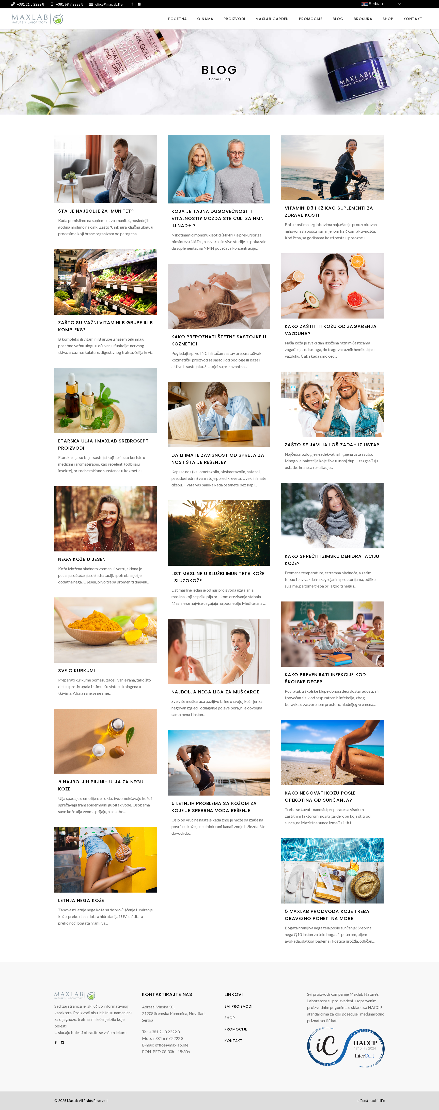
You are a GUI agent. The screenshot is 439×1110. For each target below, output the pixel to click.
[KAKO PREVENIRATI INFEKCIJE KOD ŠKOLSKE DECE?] (332, 634)
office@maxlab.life (371, 1101)
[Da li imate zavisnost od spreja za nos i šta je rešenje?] (219, 414)
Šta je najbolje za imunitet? (96, 211)
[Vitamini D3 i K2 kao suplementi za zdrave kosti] (332, 167)
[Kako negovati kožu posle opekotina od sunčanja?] (332, 752)
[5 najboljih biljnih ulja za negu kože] (105, 741)
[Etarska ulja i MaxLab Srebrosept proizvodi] (105, 400)
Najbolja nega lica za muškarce (215, 692)
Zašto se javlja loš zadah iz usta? (332, 444)
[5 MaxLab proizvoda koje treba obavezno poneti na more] (332, 870)
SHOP (230, 1017)
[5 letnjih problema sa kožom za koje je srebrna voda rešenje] (219, 762)
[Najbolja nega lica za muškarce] (219, 651)
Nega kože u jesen (82, 559)
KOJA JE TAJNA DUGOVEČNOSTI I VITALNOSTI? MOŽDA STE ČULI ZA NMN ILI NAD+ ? (217, 218)
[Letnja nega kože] (105, 859)
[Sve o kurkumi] (105, 630)
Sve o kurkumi (76, 670)
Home (214, 79)
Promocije (236, 1029)
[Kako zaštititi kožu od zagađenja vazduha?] (332, 286)
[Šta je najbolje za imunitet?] (105, 169)
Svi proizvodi (239, 1006)
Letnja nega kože (81, 900)
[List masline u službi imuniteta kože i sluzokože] (219, 533)
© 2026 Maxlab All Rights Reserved (80, 1101)
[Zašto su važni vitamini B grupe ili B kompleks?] (105, 281)
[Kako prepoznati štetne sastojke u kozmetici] (219, 296)
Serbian (375, 4)
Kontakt (234, 1040)
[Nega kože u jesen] (105, 518)
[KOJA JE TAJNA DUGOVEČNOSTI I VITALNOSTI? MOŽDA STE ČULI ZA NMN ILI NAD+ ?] (219, 169)
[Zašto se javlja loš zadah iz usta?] (332, 404)
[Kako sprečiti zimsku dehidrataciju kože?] (332, 515)
